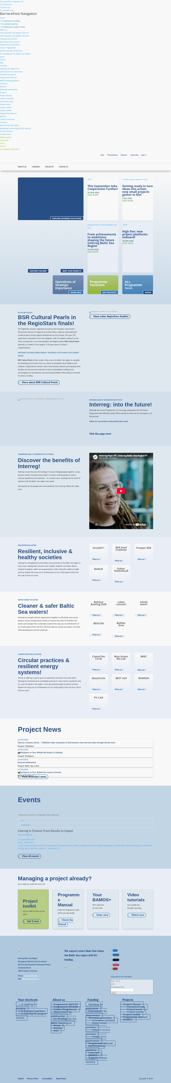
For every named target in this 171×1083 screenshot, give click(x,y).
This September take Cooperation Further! (103, 187)
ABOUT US (22, 167)
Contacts (3, 122)
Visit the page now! (100, 434)
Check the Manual (65, 922)
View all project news (34, 777)
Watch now (137, 915)
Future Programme (8, 48)
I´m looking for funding (26, 1006)
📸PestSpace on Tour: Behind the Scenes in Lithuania (40, 753)
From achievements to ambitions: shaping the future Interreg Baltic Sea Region (102, 240)
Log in (143, 155)
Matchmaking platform (9, 80)
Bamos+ (3, 86)
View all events (30, 856)
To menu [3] (5, 7)
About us (4, 30)
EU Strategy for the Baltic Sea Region (15, 54)
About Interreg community (11, 51)
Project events (6, 107)
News (2, 57)
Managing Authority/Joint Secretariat (15, 128)
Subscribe (134, 155)
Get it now (33, 921)
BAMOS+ (128, 1019)
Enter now (102, 915)
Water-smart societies (96, 1025)
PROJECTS (49, 167)
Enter (114, 993)
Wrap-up (95, 559)
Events (3, 59)
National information (9, 89)
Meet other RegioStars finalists (110, 316)
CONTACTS (63, 167)
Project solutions (7, 98)
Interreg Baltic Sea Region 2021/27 (14, 33)
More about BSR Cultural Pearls (40, 382)
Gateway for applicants (9, 68)
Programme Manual (8, 77)
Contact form (5, 134)
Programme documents (10, 45)
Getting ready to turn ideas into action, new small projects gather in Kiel (137, 190)
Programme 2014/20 (8, 39)
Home (2, 18)
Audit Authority (6, 131)
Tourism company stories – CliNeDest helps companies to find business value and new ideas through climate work (66, 743)
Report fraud (61, 1079)
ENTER (148, 292)
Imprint (21, 1079)
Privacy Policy (32, 1079)
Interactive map (6, 101)
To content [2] (6, 4)
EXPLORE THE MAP (38, 271)
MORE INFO (76, 292)
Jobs (2, 62)
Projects (3, 92)
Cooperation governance (96, 1038)
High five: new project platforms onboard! (134, 234)
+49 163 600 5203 (30, 976)
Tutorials (3, 83)
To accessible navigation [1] (11, 1)
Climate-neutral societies (98, 1032)
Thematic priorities (8, 74)
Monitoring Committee (9, 125)
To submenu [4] (6, 10)
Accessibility (47, 1079)
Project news (5, 104)
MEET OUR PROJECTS (71, 271)
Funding (3, 65)
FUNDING (36, 167)
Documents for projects (10, 42)
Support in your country (96, 1060)
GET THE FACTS (109, 292)
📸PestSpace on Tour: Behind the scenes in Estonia (39, 772)
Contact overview (7, 119)
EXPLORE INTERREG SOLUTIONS (66, 218)
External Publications (27, 762)
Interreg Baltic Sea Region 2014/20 (14, 36)
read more (93, 195)
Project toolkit (5, 110)
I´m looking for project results (31, 1016)
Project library (6, 95)
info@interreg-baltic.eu (30, 979)
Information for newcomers (11, 71)
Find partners (112, 155)
